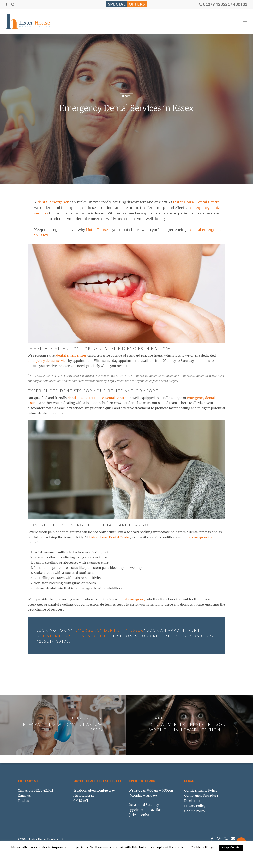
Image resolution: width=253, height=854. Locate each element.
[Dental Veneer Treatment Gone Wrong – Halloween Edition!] (189, 725)
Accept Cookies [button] (231, 847)
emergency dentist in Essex (109, 630)
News (126, 95)
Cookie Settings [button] (202, 847)
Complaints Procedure (201, 795)
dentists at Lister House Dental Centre (97, 398)
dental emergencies (71, 355)
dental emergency (53, 202)
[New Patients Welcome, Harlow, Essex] (63, 725)
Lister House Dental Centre (109, 537)
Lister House (97, 229)
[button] (245, 21)
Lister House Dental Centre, (196, 202)
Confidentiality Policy (200, 790)
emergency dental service (47, 361)
